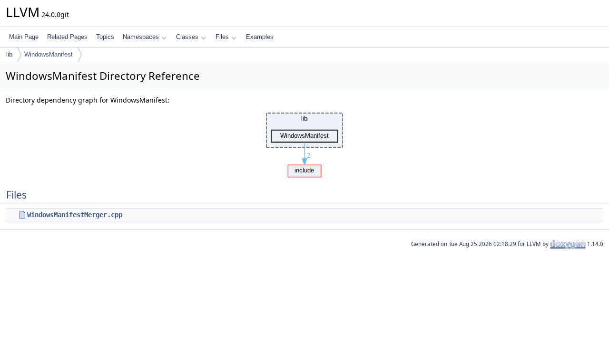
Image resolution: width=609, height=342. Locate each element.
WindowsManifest (48, 54)
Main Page (24, 36)
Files (222, 36)
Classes (187, 36)
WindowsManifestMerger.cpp (74, 214)
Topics (105, 36)
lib (9, 54)
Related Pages (67, 36)
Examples (260, 36)
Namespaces (141, 36)
